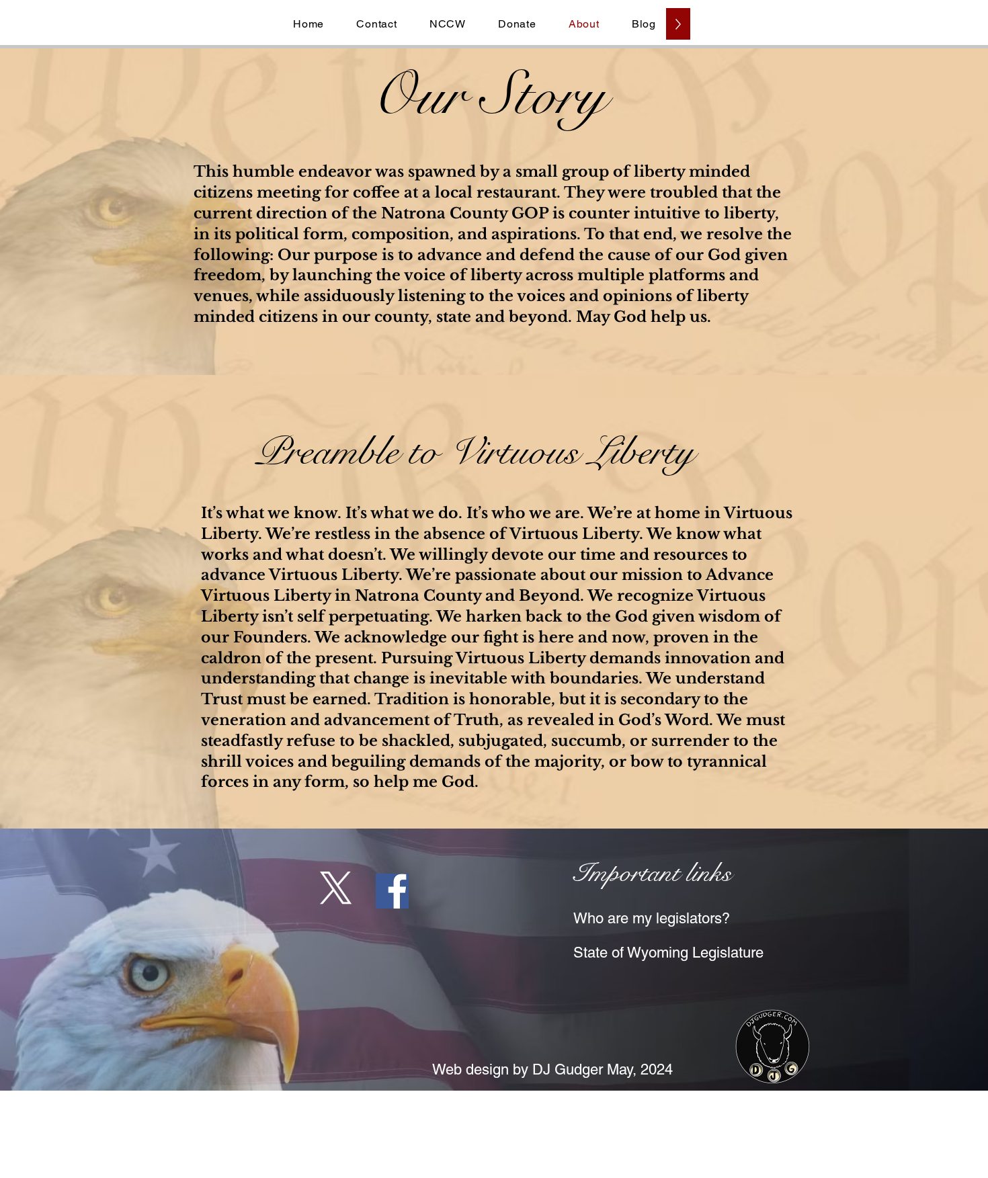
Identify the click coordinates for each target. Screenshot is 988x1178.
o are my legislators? (664, 918)
